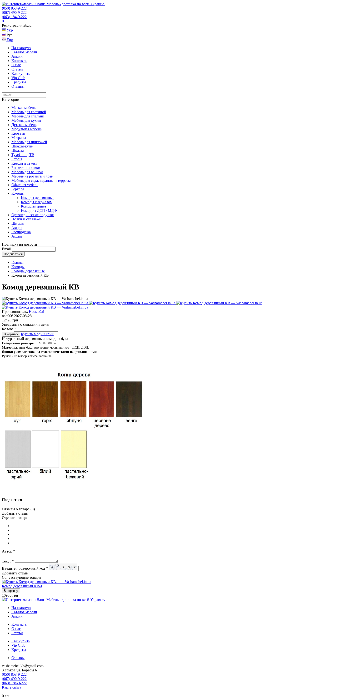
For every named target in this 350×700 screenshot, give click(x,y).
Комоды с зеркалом (36, 202)
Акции (17, 56)
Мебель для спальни (27, 116)
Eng (9, 40)
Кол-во (7, 329)
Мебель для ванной (27, 172)
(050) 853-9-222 (14, 8)
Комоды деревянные (37, 198)
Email (6, 249)
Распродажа (21, 232)
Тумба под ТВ (22, 155)
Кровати (18, 133)
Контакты (19, 61)
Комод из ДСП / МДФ (39, 210)
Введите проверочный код (25, 568)
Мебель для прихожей (29, 142)
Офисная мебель (24, 185)
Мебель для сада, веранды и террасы (41, 180)
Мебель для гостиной (28, 112)
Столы (16, 159)
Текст (8, 561)
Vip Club (18, 78)
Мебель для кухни (26, 120)
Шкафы (17, 150)
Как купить (20, 73)
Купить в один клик (37, 334)
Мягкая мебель (23, 108)
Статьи (17, 69)
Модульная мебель (26, 129)
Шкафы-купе (22, 146)
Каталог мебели (24, 52)
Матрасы (18, 138)
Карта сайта (11, 687)
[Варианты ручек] (45, 307)
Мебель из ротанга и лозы (32, 176)
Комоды (18, 193)
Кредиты (18, 82)
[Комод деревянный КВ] (45, 303)
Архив (16, 236)
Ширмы (17, 223)
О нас (16, 65)
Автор (8, 551)
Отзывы (18, 86)
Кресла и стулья (24, 163)
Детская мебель (23, 125)
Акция (16, 228)
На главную (21, 48)
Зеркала (17, 189)
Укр (9, 30)
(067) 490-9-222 (14, 12)
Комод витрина (33, 206)
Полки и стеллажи (26, 219)
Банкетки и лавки (25, 168)
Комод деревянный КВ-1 (22, 586)
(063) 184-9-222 (14, 17)
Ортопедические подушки (32, 215)
